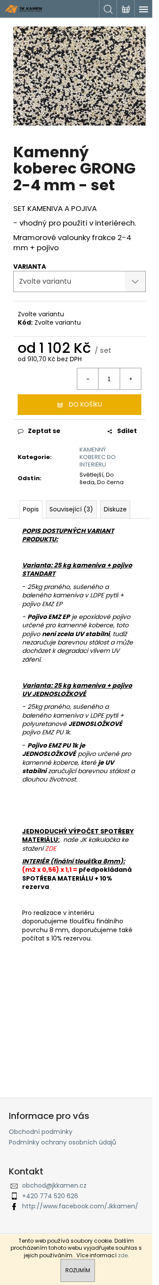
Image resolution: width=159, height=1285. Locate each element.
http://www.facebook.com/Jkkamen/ (80, 1206)
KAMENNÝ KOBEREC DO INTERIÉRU (98, 457)
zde (123, 1255)
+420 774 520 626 (50, 1196)
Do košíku (85, 404)
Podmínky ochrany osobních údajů (62, 1142)
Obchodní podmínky (40, 1131)
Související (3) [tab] (71, 509)
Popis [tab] (31, 509)
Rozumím (77, 1270)
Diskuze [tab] (115, 509)
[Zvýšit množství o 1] (130, 378)
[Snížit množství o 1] (87, 378)
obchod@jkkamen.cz (54, 1185)
